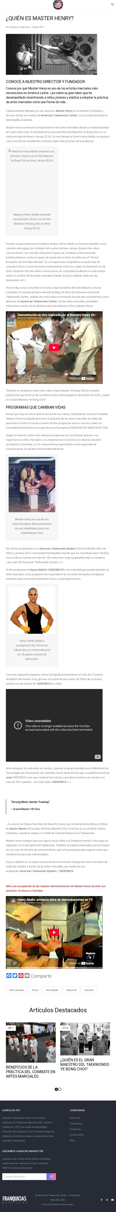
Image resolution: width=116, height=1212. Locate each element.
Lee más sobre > (50, 782)
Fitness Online (77, 1134)
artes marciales (16, 990)
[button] (56, 1089)
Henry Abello (52, 990)
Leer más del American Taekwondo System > (33, 562)
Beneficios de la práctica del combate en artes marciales (30, 1072)
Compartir (41, 976)
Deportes (25, 27)
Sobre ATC (75, 1118)
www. (9, 777)
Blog (72, 1140)
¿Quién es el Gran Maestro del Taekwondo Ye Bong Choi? (84, 1064)
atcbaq (13, 27)
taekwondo (71, 990)
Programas (75, 1129)
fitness (35, 990)
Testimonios (76, 1123)
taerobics (89, 990)
